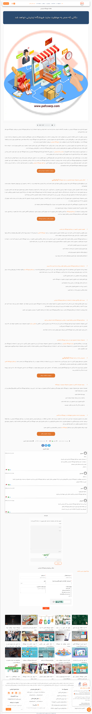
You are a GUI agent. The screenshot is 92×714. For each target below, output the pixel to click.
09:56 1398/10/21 (9, 501)
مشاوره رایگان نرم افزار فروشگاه (46, 219)
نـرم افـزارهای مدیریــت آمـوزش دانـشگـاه (59, 708)
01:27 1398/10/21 (9, 453)
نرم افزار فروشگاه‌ (71, 211)
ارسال (58, 563)
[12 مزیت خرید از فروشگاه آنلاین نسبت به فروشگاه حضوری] (80, 636)
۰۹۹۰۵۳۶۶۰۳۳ (32, 701)
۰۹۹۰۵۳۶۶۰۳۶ (32, 695)
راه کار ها (53, 3)
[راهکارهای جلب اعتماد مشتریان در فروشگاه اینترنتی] (13, 652)
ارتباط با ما (39, 3)
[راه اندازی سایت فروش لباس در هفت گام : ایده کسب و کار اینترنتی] (13, 636)
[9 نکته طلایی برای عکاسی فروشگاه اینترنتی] (46, 636)
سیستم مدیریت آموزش (62, 695)
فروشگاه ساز (64, 427)
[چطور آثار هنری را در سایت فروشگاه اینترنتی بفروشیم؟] (63, 620)
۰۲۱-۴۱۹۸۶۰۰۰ (40, 701)
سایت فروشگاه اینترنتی (68, 344)
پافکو (44, 3)
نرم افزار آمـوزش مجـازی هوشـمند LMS (59, 705)
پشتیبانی (48, 3)
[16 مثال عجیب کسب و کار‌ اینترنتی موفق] (30, 620)
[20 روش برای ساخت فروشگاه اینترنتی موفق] (30, 669)
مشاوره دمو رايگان (6, 3)
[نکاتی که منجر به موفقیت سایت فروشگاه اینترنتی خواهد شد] (46, 72)
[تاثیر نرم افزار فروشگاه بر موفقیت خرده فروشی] (30, 652)
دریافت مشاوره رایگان (46, 434)
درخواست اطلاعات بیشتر (46, 375)
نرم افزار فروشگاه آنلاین (10, 361)
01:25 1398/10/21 (9, 473)
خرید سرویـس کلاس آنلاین (61, 699)
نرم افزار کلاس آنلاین (62, 692)
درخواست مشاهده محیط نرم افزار (46, 171)
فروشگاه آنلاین (41, 233)
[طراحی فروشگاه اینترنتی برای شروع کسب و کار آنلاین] (80, 669)
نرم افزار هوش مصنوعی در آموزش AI (59, 702)
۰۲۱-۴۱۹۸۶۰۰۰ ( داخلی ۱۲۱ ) (39, 692)
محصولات (59, 3)
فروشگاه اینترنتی (55, 142)
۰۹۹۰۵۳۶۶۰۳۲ (40, 695)
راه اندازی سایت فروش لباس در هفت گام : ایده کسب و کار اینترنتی (13, 646)
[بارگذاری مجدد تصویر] (46, 555)
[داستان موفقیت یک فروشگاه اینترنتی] (63, 636)
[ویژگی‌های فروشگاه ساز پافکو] (46, 652)
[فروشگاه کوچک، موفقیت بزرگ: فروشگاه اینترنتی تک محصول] (13, 620)
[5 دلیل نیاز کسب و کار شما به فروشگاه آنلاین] (80, 652)
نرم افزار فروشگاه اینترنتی (39, 163)
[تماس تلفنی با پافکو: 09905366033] (14, 4)
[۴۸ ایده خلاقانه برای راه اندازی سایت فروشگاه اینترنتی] (80, 620)
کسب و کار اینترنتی (58, 152)
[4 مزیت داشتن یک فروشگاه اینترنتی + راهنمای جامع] (30, 636)
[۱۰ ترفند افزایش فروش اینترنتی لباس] (46, 669)
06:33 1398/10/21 (9, 488)
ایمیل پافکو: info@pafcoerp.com (14, 699)
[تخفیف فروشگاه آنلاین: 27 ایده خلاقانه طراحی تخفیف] (46, 620)
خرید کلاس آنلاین (32, 3)
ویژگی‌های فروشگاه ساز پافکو (47, 660)
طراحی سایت (33, 324)
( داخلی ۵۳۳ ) (30, 692)
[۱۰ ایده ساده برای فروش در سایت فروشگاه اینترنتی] (63, 669)
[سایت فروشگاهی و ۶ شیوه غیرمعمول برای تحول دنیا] (13, 669)
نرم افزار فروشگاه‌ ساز (29, 270)
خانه (62, 3)
